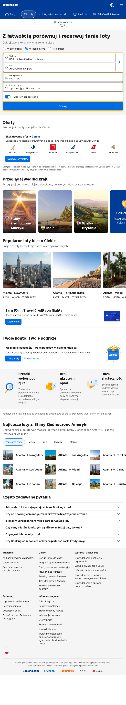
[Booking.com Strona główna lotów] (10, 5)
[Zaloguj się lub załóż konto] (112, 5)
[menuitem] (12, 14)
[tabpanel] (63, 467)
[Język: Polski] (6, 652)
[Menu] (121, 5)
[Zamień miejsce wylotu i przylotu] (119, 62)
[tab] (14, 442)
